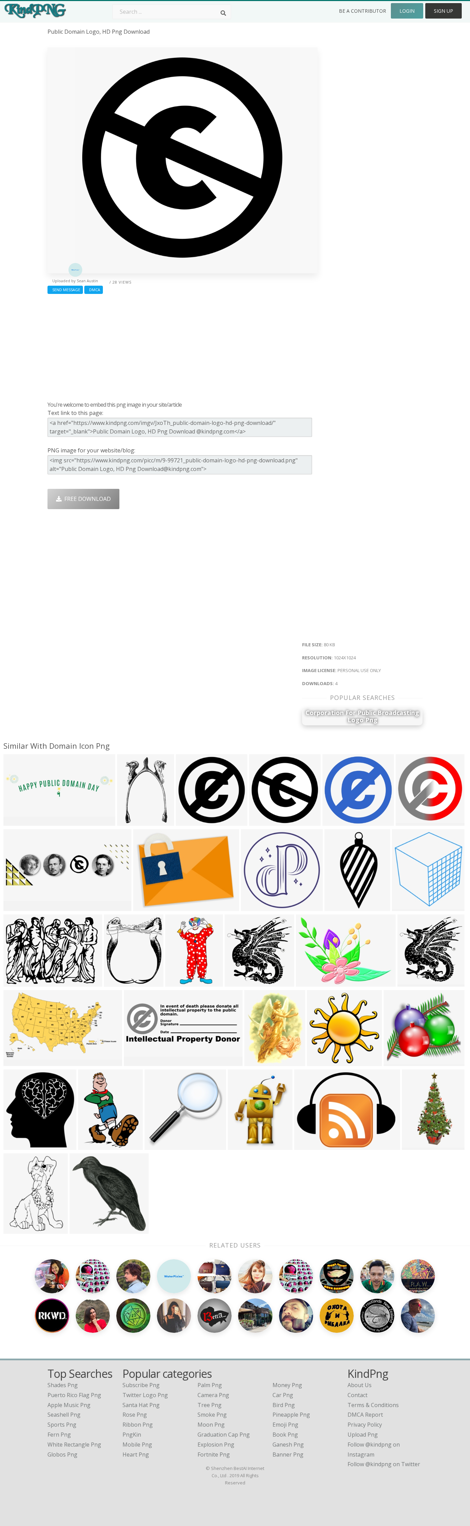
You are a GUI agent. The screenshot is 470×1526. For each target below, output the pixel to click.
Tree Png (209, 1405)
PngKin (131, 1434)
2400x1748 (19, 982)
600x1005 (179, 982)
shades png (62, 1385)
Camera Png (213, 1395)
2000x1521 (310, 1145)
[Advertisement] (182, 346)
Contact (357, 1395)
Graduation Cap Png (223, 1434)
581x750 (257, 1061)
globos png (62, 1454)
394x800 (337, 906)
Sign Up (443, 11)
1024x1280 (417, 1145)
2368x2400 (85, 1229)
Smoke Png (212, 1414)
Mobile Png (137, 1444)
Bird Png (284, 1405)
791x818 (237, 982)
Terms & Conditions (373, 1405)
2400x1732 (311, 982)
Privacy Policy (365, 1424)
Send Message (65, 289)
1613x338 (18, 821)
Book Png (285, 1434)
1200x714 (18, 1061)
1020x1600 (132, 821)
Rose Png (134, 1414)
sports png (61, 1424)
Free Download (86, 499)
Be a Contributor (362, 11)
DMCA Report (365, 1414)
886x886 (410, 982)
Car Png (283, 1395)
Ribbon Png (137, 1424)
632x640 (319, 1061)
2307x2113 (399, 1061)
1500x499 (18, 906)
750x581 (146, 906)
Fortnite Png (213, 1454)
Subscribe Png (141, 1385)
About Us (360, 1385)
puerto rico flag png (74, 1395)
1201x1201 (256, 906)
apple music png (68, 1405)
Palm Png (209, 1385)
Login (407, 11)
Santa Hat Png (141, 1405)
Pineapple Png (291, 1414)
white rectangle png (74, 1444)
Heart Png (135, 1454)
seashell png (64, 1414)
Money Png (287, 1385)
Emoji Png (285, 1424)
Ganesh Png (288, 1444)
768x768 (408, 821)
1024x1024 (191, 821)
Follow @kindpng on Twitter (384, 1464)
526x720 (91, 1145)
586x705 (116, 982)
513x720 (16, 1229)
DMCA (93, 289)
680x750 (16, 1145)
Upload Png (363, 1434)
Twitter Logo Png (145, 1395)
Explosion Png (215, 1444)
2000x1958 (160, 1145)
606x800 (240, 1145)
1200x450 (138, 1061)
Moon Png (211, 1424)
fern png (59, 1434)
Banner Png (288, 1454)
